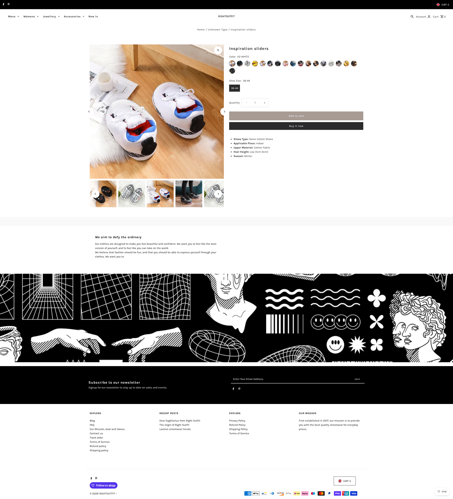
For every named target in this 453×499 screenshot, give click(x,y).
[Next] (224, 112)
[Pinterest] (8, 4)
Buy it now (296, 126)
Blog (92, 420)
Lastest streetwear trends (175, 429)
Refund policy (98, 446)
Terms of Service (100, 441)
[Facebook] (3, 4)
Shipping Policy (238, 429)
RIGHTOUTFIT (226, 16)
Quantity (234, 102)
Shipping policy (99, 450)
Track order (96, 437)
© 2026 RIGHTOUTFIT (103, 493)
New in (93, 16)
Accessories (72, 16)
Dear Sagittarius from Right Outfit (179, 420)
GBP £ (445, 4)
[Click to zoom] (218, 50)
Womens (29, 16)
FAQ (92, 424)
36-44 (234, 88)
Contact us (96, 433)
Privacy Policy (237, 420)
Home (201, 29)
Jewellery (49, 16)
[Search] (412, 16)
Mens (12, 16)
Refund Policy (237, 424)
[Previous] (89, 112)
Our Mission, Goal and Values (107, 429)
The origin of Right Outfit (174, 424)
